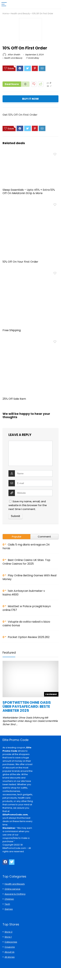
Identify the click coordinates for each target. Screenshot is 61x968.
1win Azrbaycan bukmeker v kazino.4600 (24, 592)
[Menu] (4, 4)
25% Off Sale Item (14, 399)
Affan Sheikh (13, 54)
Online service (12, 889)
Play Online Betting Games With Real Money (29, 577)
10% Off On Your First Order (20, 262)
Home (6, 13)
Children (9, 899)
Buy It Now (30, 99)
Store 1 (8, 937)
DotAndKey (33, 57)
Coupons (10, 947)
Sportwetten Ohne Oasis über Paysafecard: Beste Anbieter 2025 (27, 706)
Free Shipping (12, 330)
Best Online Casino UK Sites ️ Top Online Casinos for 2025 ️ (26, 562)
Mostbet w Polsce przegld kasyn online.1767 (27, 608)
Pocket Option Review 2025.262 (28, 637)
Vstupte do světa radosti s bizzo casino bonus (26, 623)
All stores (10, 957)
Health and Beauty (20, 13)
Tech (7, 904)
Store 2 (8, 931)
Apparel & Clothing (15, 894)
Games (9, 909)
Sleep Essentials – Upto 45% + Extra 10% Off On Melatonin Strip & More (29, 191)
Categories (11, 942)
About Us (9, 952)
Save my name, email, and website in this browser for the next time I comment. (27, 505)
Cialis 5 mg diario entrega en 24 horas (26, 546)
